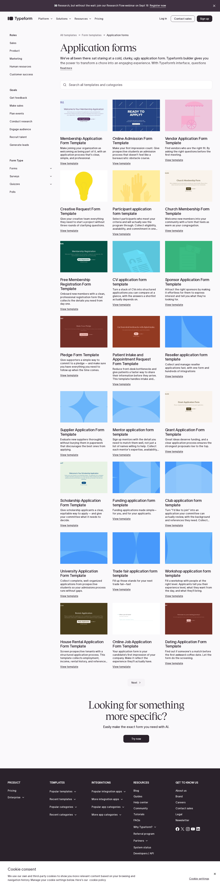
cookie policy (97, 879)
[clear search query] (205, 85)
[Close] (214, 874)
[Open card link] (84, 132)
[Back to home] (20, 19)
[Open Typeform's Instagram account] (188, 829)
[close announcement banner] (214, 6)
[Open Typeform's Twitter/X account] (183, 829)
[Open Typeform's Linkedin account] (198, 829)
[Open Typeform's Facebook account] (177, 829)
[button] (46, 19)
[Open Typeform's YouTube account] (193, 829)
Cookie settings (199, 878)
